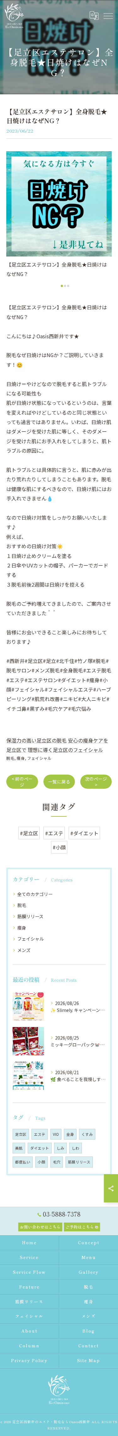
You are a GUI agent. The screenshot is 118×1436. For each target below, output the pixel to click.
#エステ (54, 833)
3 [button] (68, 286)
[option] (60, 215)
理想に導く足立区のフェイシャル (65, 750)
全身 (70, 1134)
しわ (75, 1148)
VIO (56, 1134)
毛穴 (56, 1161)
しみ (60, 1148)
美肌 (19, 1148)
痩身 (21, 758)
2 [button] (65, 286)
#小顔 (59, 847)
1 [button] (62, 286)
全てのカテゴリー (35, 894)
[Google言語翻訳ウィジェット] (94, 15)
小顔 (41, 1161)
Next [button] (105, 219)
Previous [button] (12, 219)
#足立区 (29, 833)
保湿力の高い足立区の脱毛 (36, 740)
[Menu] (108, 15)
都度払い (22, 1161)
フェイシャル (39, 758)
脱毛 (10, 758)
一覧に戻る (59, 781)
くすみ (87, 1134)
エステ (39, 1134)
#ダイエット (84, 833)
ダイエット (39, 1148)
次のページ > (96, 782)
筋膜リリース (30, 916)
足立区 (20, 1134)
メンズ (24, 950)
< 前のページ (22, 782)
